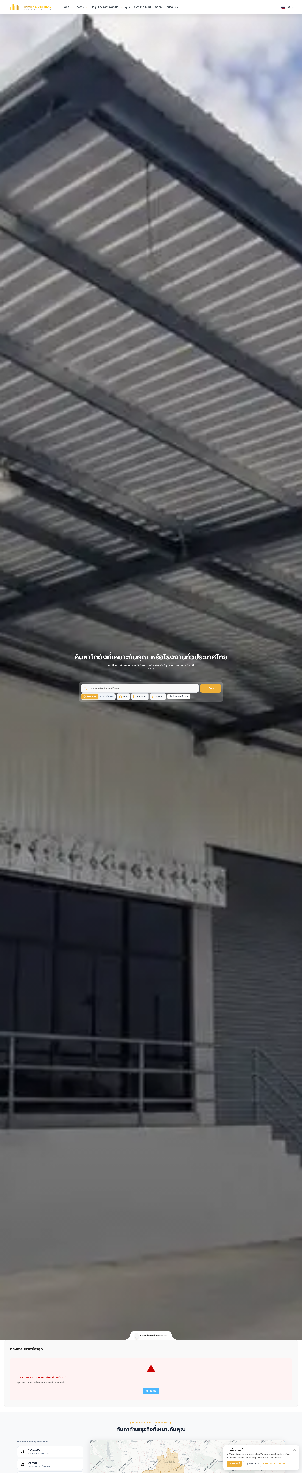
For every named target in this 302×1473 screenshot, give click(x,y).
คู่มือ (127, 7)
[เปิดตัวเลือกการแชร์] (170, 1422)
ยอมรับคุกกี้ (234, 1463)
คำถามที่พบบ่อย (142, 7)
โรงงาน (80, 7)
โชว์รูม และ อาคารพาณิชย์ (104, 7)
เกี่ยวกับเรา (172, 7)
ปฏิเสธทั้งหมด (252, 1463)
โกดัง (66, 7)
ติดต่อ (158, 7)
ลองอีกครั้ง (151, 1391)
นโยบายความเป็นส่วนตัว (274, 1463)
